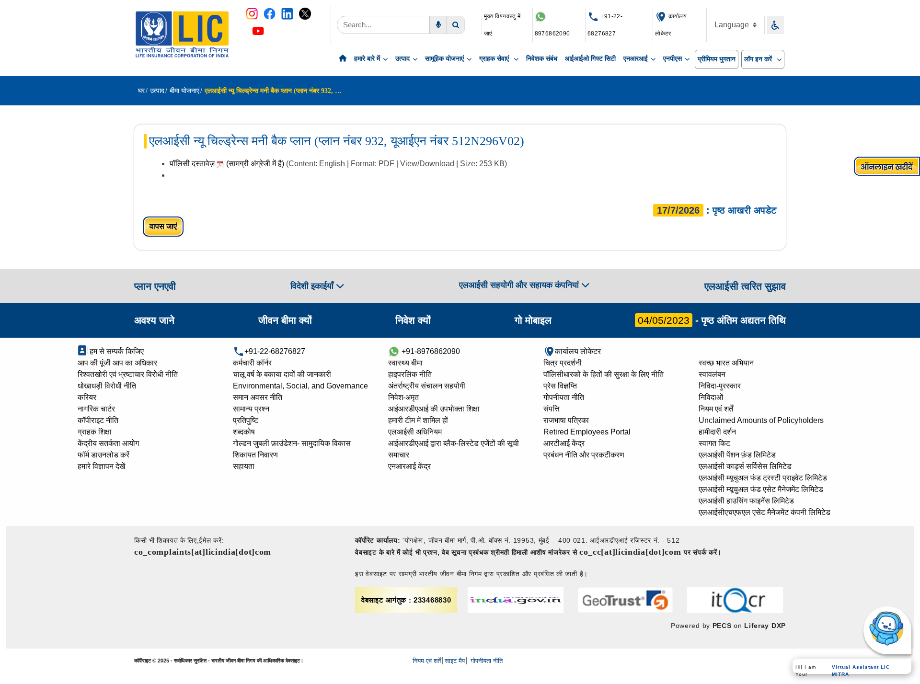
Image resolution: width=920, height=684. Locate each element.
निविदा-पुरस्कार (720, 386)
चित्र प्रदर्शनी (562, 363)
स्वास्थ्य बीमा (405, 363)
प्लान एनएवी (155, 286)
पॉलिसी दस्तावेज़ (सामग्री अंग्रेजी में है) (228, 164)
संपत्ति (551, 409)
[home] (342, 59)
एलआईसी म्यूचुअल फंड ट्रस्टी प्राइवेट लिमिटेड (763, 478)
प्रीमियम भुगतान (717, 59)
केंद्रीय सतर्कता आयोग (108, 443)
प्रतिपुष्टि (245, 420)
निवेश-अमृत (403, 397)
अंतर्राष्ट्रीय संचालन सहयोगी (426, 386)
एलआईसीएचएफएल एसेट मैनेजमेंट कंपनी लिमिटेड (764, 512)
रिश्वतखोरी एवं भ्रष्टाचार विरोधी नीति (128, 374)
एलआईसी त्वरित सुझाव (745, 286)
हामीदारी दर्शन (717, 432)
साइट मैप (455, 660)
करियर (87, 397)
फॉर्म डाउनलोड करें (103, 455)
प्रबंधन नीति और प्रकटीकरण (583, 455)
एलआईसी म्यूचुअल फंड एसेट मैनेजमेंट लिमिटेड (761, 489)
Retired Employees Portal (587, 432)
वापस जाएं (163, 226)
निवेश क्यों (413, 320)
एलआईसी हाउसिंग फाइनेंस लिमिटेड (746, 501)
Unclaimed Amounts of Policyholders (761, 420)
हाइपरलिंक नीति (410, 374)
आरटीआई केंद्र (564, 443)
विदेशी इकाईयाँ (313, 286)
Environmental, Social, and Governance (300, 386)
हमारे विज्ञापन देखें (101, 466)
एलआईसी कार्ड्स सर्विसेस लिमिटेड (745, 466)
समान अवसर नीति (257, 397)
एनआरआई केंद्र (409, 466)
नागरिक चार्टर (96, 409)
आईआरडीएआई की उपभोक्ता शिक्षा (434, 409)
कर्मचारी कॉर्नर (252, 363)
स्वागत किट (714, 443)
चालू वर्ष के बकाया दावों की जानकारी (282, 374)
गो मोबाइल (533, 320)
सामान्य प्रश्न (251, 409)
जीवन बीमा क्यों (285, 320)
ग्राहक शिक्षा (95, 432)
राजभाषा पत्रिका (566, 420)
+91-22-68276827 (274, 351)
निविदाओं (711, 397)
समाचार (398, 455)
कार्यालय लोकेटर (578, 351)
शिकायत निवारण (255, 455)
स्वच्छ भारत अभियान (726, 363)
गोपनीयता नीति (563, 397)
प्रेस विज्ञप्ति (560, 386)
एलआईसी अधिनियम (415, 432)
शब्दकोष (244, 432)
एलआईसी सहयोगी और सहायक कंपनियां (520, 285)
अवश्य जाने (154, 320)
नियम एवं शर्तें (716, 409)
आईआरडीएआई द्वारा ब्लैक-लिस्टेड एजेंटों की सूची (453, 443)
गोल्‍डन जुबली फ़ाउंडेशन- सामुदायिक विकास (292, 443)
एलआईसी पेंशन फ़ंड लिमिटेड (737, 455)
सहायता (243, 466)
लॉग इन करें (759, 59)
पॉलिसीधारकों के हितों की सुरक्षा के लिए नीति (603, 374)
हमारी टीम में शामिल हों (418, 420)
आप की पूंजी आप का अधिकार (117, 363)
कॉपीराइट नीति (98, 420)
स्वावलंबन (712, 374)
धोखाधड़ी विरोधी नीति (107, 386)
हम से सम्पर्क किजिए (116, 351)
